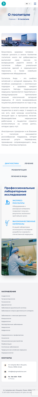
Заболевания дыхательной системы (13, 308)
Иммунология (6, 318)
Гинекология (5, 302)
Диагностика (12, 163)
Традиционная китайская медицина (14, 350)
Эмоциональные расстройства (12, 341)
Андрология (5, 296)
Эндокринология (7, 353)
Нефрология (5, 330)
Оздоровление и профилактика (12, 335)
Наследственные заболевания (12, 324)
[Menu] (35, 3)
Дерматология (6, 305)
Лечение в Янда (19, 176)
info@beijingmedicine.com (17, 371)
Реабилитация (19, 170)
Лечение (29, 163)
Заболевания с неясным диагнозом (13, 315)
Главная (12, 19)
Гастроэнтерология (8, 299)
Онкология (5, 338)
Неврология (5, 327)
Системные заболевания (10, 347)
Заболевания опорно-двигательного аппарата (17, 311)
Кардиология (6, 321)
